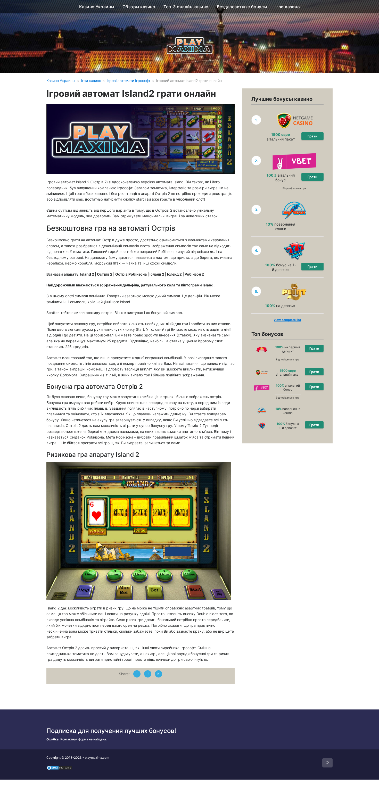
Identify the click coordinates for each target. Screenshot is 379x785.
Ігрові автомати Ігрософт (128, 80)
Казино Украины (96, 6)
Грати (312, 136)
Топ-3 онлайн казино (186, 6)
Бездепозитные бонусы (242, 6)
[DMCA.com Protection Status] (59, 768)
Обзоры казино (138, 6)
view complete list (287, 320)
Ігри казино (287, 6)
